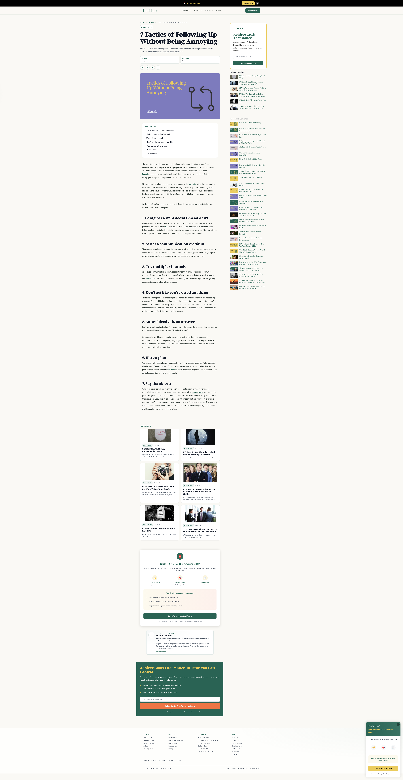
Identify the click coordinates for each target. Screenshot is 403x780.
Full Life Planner (173, 743)
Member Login (236, 751)
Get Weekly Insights (248, 63)
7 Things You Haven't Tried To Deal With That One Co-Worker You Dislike (199, 491)
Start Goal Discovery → (383, 768)
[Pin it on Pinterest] (147, 67)
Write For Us (236, 749)
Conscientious (148, 174)
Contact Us (235, 740)
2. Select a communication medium (159, 134)
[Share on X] (153, 67)
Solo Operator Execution (205, 751)
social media (151, 278)
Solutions (208, 10)
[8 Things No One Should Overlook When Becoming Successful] (200, 437)
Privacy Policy (242, 768)
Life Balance (146, 746)
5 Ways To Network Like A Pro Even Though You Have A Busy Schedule (200, 530)
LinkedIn (178, 760)
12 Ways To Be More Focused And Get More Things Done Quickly (158, 487)
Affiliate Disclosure (254, 768)
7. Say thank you (152, 154)
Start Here (185, 10)
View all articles (161, 651)
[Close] (257, 3)
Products (197, 10)
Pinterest (162, 760)
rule (167, 226)
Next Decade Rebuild (204, 749)
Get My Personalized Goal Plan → (180, 616)
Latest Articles (237, 743)
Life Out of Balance (203, 746)
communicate (197, 392)
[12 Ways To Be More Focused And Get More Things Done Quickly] (159, 471)
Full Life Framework (149, 743)
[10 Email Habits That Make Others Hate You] (159, 513)
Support (234, 754)
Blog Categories (237, 746)
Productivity (150, 22)
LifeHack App (172, 737)
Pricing (218, 10)
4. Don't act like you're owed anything (159, 142)
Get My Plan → (248, 3)
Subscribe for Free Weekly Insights (180, 706)
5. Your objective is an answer (157, 146)
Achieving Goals (148, 749)
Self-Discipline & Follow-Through (208, 740)
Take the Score (252, 10)
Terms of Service (231, 768)
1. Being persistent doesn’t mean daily (160, 130)
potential (192, 184)
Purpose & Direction (204, 743)
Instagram (154, 760)
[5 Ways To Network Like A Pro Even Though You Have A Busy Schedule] (200, 513)
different (172, 369)
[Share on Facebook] (142, 67)
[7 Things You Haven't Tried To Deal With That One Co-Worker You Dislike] (200, 472)
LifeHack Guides (148, 737)
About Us (235, 737)
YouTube (171, 760)
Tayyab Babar (146, 61)
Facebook (146, 760)
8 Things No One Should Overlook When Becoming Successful (199, 453)
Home (142, 22)
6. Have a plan (151, 150)
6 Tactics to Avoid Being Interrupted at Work (153, 450)
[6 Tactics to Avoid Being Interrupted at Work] (159, 435)
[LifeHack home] (150, 10)
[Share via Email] (158, 67)
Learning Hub (172, 746)
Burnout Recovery (203, 737)
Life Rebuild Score (148, 740)
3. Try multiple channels (155, 138)
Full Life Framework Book (176, 740)
